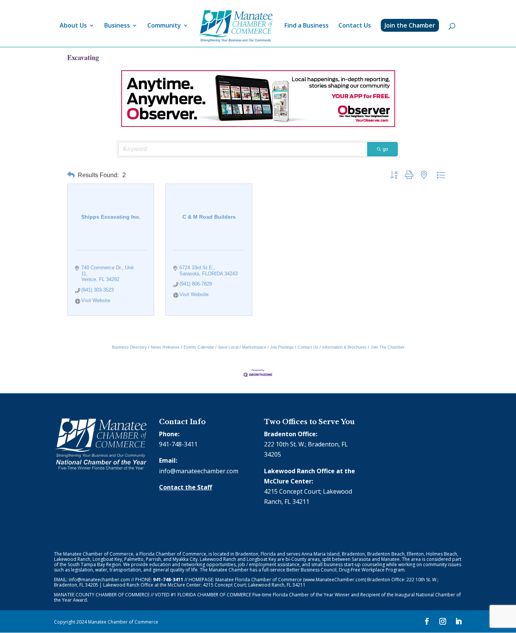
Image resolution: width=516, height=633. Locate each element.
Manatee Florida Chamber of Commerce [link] (258, 579)
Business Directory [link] (129, 347)
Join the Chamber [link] (410, 25)
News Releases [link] (165, 347)
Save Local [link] (228, 347)
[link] (236, 26)
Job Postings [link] (282, 347)
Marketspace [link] (254, 347)
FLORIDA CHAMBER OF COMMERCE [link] (214, 594)
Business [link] (117, 26)
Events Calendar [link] (199, 347)
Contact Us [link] (354, 26)
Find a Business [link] (306, 26)
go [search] (385, 149)
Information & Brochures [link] (344, 347)
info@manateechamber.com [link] (198, 471)
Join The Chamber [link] (388, 347)
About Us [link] (73, 26)
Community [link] (164, 26)
